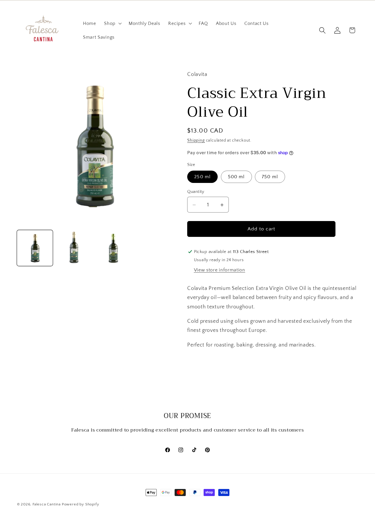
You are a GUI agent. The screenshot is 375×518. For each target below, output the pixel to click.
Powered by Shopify (80, 504)
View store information (219, 270)
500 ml (236, 176)
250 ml (202, 176)
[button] (112, 23)
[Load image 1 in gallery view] (35, 248)
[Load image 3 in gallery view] (113, 248)
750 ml (270, 176)
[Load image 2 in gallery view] (74, 248)
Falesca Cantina (47, 504)
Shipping (195, 140)
